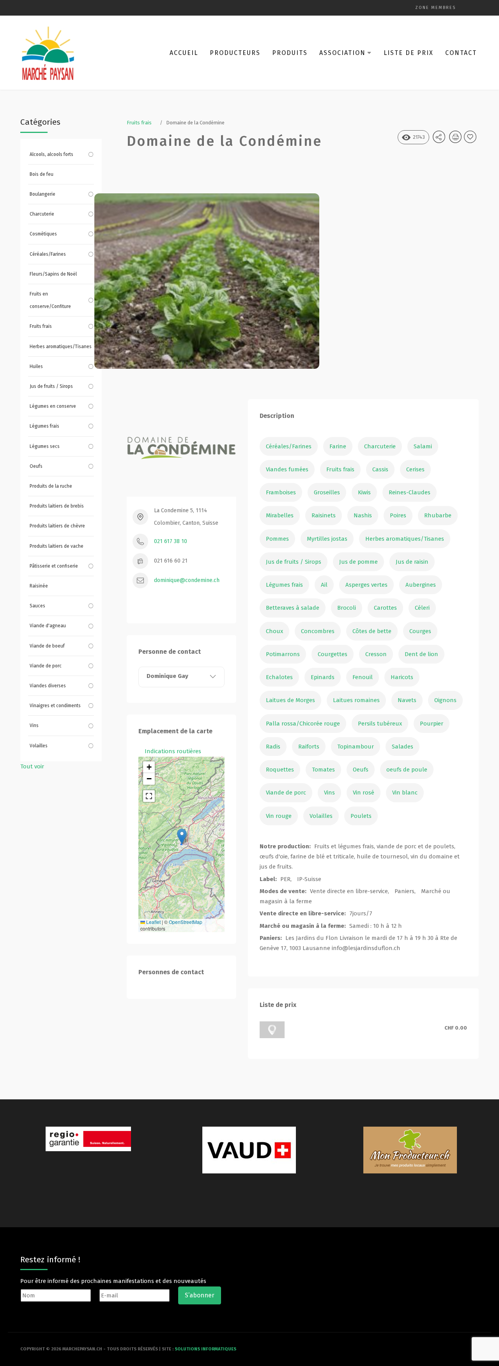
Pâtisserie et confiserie (54, 566)
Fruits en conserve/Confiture (50, 300)
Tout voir (32, 766)
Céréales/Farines (48, 254)
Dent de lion (421, 654)
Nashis (363, 515)
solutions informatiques (205, 1349)
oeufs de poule (406, 769)
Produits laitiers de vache (56, 546)
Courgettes (332, 654)
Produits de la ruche (51, 486)
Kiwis (364, 492)
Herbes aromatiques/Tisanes (61, 346)
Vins (34, 725)
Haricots (402, 677)
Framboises (281, 492)
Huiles (36, 366)
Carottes (385, 607)
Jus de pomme (358, 561)
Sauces (37, 606)
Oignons (445, 700)
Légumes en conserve (53, 406)
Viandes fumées (287, 469)
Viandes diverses (48, 685)
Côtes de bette (371, 631)
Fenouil (362, 677)
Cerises (415, 469)
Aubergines (420, 584)
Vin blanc (405, 792)
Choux (274, 631)
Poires (398, 515)
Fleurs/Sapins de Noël (53, 274)
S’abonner (199, 1295)
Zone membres (435, 7)
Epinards (322, 677)
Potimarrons (283, 654)
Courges (420, 631)
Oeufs (36, 466)
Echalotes (279, 677)
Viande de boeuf (47, 646)
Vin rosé (363, 792)
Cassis (380, 469)
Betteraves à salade (292, 607)
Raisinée (39, 586)
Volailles (39, 745)
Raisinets (323, 515)
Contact (461, 53)
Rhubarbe (437, 515)
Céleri (422, 607)
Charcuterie (42, 214)
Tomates (323, 769)
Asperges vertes (366, 584)
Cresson (376, 654)
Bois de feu (41, 174)
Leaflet (153, 921)
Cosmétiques (43, 234)
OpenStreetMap (185, 921)
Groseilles (327, 492)
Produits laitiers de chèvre (57, 526)
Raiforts (308, 746)
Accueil (184, 53)
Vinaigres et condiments (55, 705)
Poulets (361, 815)
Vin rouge (279, 815)
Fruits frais (41, 326)
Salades (402, 746)
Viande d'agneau (48, 625)
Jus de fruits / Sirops (51, 386)
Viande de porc (46, 666)
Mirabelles (280, 515)
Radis (273, 746)
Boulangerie (42, 194)
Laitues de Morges (290, 700)
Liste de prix (409, 53)
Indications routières (173, 751)
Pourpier (431, 723)
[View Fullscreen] (149, 796)
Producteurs (235, 53)
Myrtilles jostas (327, 538)
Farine (337, 446)
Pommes (277, 538)
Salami (423, 446)
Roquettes (280, 769)
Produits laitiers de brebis (57, 506)
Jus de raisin (412, 561)
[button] (182, 836)
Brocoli (346, 607)
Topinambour (355, 746)
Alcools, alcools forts (51, 154)
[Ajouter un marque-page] (471, 139)
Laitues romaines (356, 700)
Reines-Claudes (409, 492)
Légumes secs (45, 446)
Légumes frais (44, 426)
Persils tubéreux (380, 723)
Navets (407, 700)
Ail (324, 584)
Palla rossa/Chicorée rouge (303, 723)
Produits (290, 53)
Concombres (317, 631)
